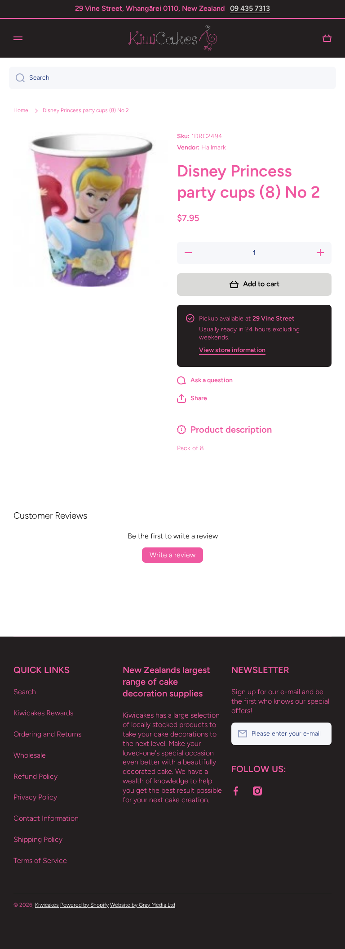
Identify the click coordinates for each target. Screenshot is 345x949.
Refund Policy (35, 776)
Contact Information (46, 818)
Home (20, 110)
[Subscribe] (320, 734)
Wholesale (29, 755)
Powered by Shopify (84, 905)
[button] (192, 398)
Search (24, 691)
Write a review (172, 555)
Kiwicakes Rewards (43, 713)
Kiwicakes (47, 905)
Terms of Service (40, 860)
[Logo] (172, 38)
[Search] (17, 78)
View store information (232, 350)
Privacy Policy (35, 797)
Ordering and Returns (47, 734)
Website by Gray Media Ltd (142, 905)
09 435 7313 (250, 8)
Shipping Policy (37, 839)
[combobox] (172, 78)
